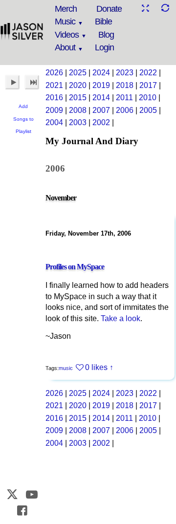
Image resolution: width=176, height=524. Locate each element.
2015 (78, 97)
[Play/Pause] (12, 82)
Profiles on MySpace (74, 266)
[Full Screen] (145, 8)
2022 (148, 72)
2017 (148, 85)
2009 (54, 110)
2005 (148, 110)
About (65, 47)
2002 (101, 122)
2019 (101, 85)
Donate (109, 9)
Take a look (120, 318)
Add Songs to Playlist (23, 119)
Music (65, 21)
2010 (147, 97)
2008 (78, 110)
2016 (54, 97)
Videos (67, 35)
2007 (101, 110)
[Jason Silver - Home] (22, 32)
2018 (124, 85)
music (66, 368)
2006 (124, 110)
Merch (66, 9)
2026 (54, 72)
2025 (78, 72)
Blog (106, 35)
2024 (101, 72)
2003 (78, 122)
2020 (78, 85)
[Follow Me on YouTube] (32, 494)
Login (104, 47)
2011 (124, 97)
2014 (101, 97)
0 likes (96, 367)
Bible (103, 21)
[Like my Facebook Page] (22, 510)
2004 (54, 122)
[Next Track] (31, 82)
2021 (54, 85)
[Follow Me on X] (12, 494)
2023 (124, 72)
